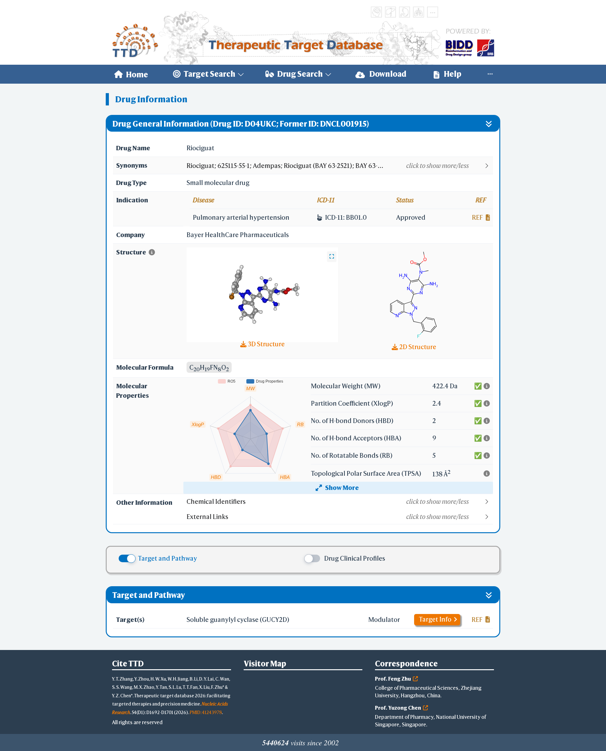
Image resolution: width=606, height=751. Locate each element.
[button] (339, 165)
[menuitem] (131, 74)
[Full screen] (331, 256)
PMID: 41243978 (206, 712)
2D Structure (417, 346)
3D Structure (266, 344)
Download (387, 73)
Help (452, 73)
